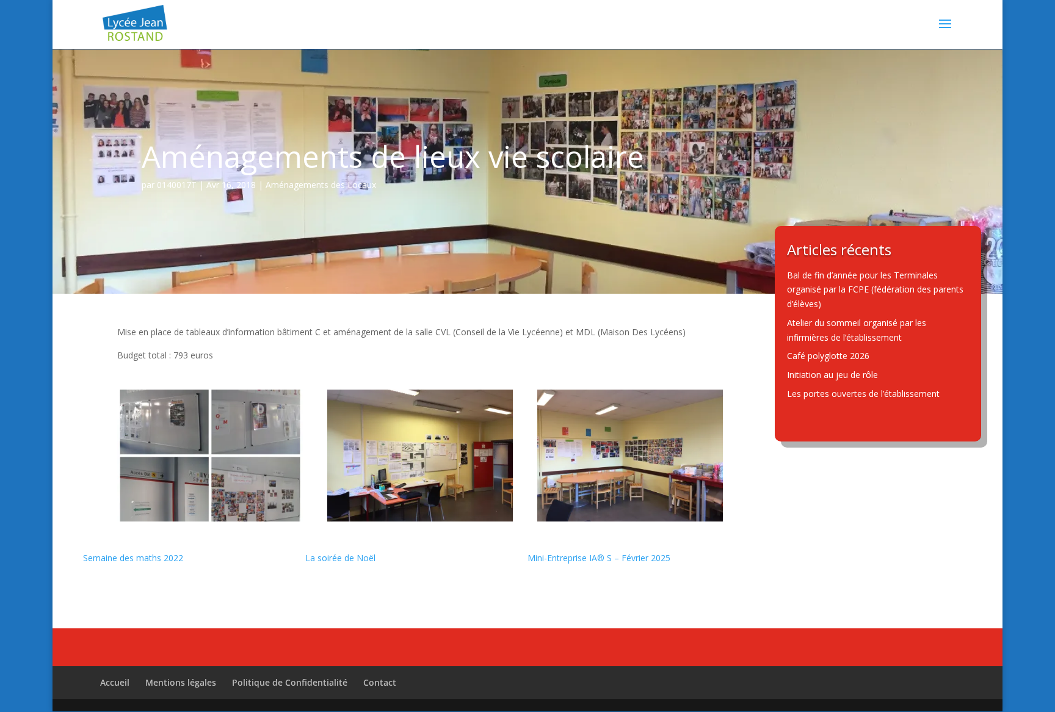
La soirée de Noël (340, 558)
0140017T (177, 185)
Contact (379, 682)
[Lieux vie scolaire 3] (630, 518)
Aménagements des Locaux (321, 185)
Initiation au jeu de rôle (832, 374)
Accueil (114, 682)
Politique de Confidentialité (289, 682)
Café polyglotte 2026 (828, 355)
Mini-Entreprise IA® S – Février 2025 (599, 558)
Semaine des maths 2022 (133, 558)
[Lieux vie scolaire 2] (420, 518)
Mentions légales (180, 682)
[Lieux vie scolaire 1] (210, 518)
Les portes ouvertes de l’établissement (863, 393)
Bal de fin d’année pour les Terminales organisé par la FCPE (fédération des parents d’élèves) (875, 289)
